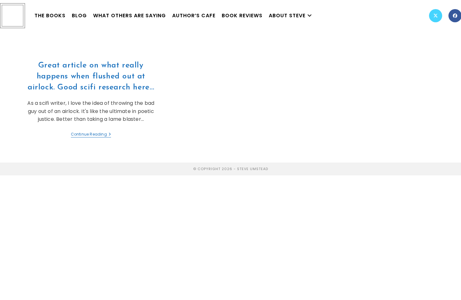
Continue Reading (91, 134)
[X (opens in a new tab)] (435, 15)
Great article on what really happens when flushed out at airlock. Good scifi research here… (91, 76)
